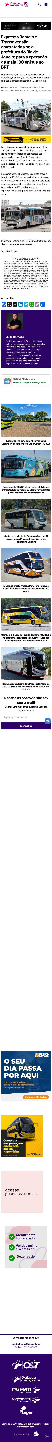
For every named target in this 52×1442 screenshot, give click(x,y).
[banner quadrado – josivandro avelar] (22, 1191)
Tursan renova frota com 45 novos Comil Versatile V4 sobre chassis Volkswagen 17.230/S (26, 442)
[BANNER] (26, 139)
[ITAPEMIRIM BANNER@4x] (22, 1136)
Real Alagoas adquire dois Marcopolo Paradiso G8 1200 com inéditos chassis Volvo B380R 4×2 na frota (26, 686)
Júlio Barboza (11, 87)
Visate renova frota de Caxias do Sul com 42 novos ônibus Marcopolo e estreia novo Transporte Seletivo (26, 539)
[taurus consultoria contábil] (26, 25)
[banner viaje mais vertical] (26, 1247)
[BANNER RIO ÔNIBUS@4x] (26, 1076)
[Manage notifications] (47, 1436)
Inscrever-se (26, 725)
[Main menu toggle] (46, 4)
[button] (39, 4)
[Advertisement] (26, 760)
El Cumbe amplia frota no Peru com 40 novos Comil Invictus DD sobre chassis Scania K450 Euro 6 (26, 588)
